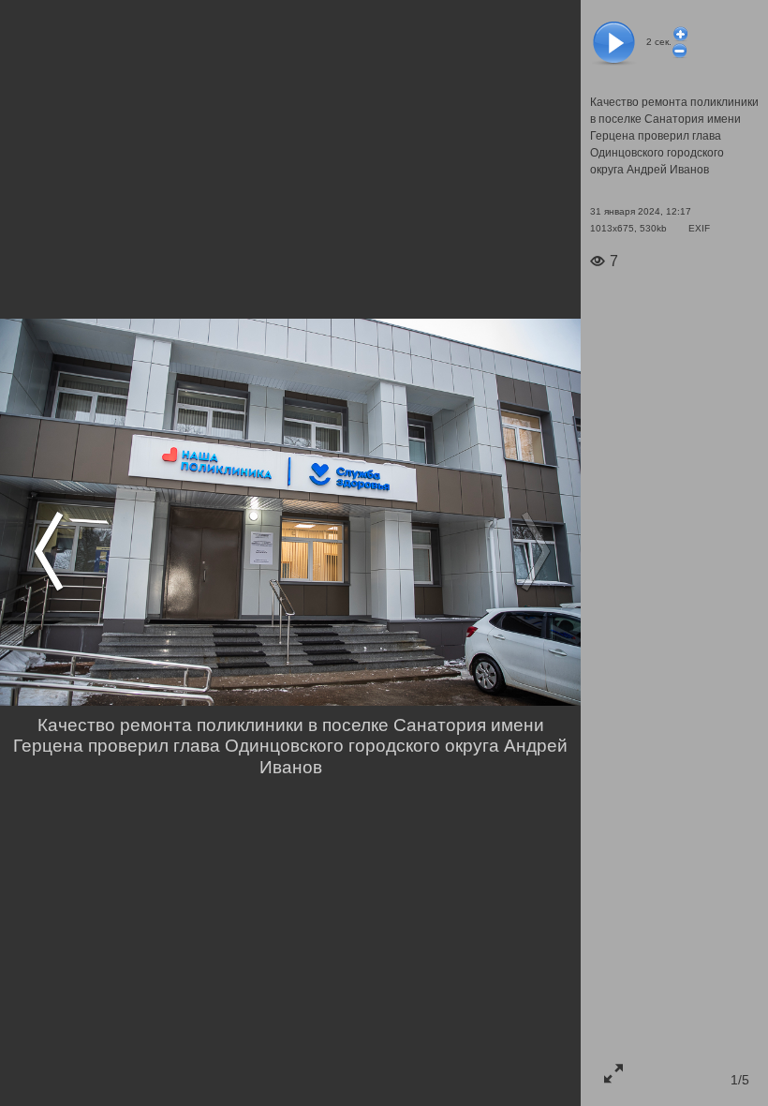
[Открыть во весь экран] (613, 1073)
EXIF (699, 228)
